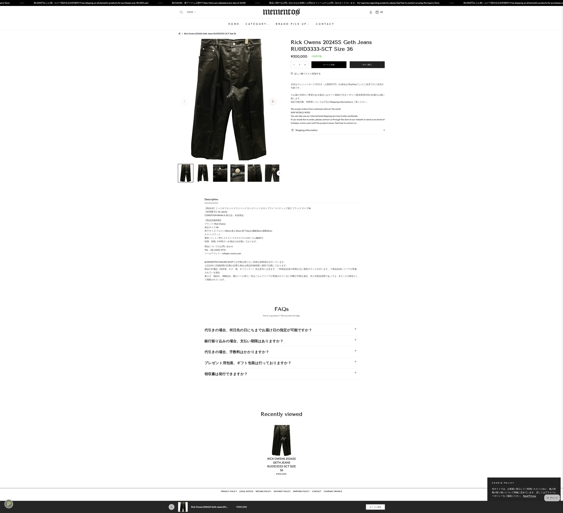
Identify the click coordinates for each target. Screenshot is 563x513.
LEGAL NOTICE (246, 491)
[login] (371, 12)
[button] (181, 12)
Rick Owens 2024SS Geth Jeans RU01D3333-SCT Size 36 (281, 464)
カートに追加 (375, 507)
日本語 (190, 12)
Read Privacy (529, 496)
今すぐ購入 (367, 65)
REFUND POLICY (263, 491)
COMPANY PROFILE (333, 491)
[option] (228, 99)
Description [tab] (211, 199)
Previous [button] (184, 101)
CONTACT (316, 491)
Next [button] (273, 101)
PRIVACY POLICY (229, 491)
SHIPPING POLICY (301, 491)
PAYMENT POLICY (282, 491)
